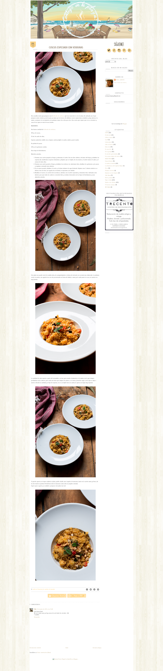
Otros (106, 168)
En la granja (108, 151)
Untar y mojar (108, 177)
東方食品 (107, 187)
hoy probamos (109, 161)
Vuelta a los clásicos (110, 182)
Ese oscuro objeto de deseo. (112, 156)
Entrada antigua (97, 648)
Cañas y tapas (109, 137)
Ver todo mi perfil (120, 82)
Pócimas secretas (109, 170)
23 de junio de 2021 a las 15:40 (45, 609)
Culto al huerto (37, 589)
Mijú (35, 609)
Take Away (108, 175)
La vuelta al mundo (49, 589)
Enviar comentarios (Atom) (44, 652)
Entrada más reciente (35, 648)
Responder (37, 617)
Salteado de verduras (58, 116)
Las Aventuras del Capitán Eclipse (114, 166)
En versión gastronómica (111, 154)
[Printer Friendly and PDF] (67, 595)
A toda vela (108, 135)
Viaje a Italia (108, 180)
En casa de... (108, 149)
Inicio (67, 648)
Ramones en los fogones (111, 173)
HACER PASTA (108, 159)
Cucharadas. (108, 142)
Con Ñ (106, 140)
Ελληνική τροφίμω (110, 185)
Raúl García (120, 79)
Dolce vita (107, 147)
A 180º (106, 132)
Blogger (125, 124)
